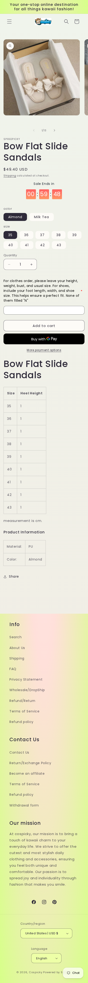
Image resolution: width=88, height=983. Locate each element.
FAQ (12, 669)
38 (58, 235)
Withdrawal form (24, 805)
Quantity (10, 255)
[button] (9, 21)
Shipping (10, 175)
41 (27, 245)
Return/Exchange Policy (30, 763)
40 (10, 245)
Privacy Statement (25, 679)
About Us (17, 648)
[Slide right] (54, 130)
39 (74, 235)
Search (15, 637)
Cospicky (35, 972)
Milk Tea (41, 217)
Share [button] (14, 576)
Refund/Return (22, 700)
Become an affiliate (27, 773)
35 (10, 235)
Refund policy (21, 721)
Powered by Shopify (57, 972)
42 (42, 245)
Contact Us (19, 752)
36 (26, 235)
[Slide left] (34, 130)
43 (59, 245)
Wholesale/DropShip (27, 690)
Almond (15, 217)
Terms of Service (24, 711)
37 (42, 235)
